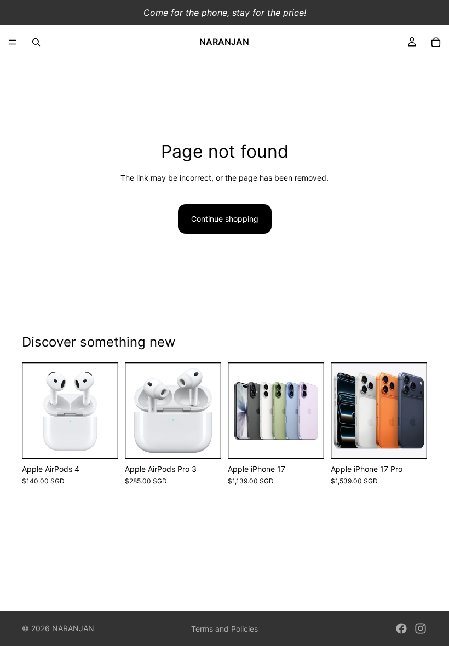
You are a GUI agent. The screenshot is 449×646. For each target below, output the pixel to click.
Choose (110, 441)
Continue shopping (224, 218)
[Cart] (436, 42)
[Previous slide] (240, 411)
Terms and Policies (224, 628)
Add (213, 441)
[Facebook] (401, 628)
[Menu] (12, 42)
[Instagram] (420, 628)
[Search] (36, 42)
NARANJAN (73, 628)
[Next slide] (312, 411)
